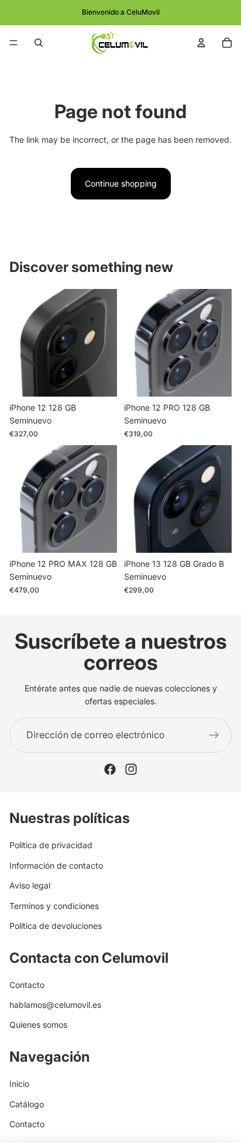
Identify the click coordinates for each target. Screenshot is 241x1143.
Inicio (19, 1084)
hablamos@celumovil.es (55, 1005)
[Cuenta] (201, 43)
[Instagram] (131, 769)
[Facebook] (110, 769)
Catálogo (26, 1103)
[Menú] (13, 42)
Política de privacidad (50, 845)
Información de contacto (56, 865)
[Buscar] (38, 43)
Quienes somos (38, 1025)
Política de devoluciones (55, 926)
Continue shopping (121, 183)
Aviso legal (29, 885)
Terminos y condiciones (54, 905)
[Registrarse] (214, 735)
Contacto (26, 984)
